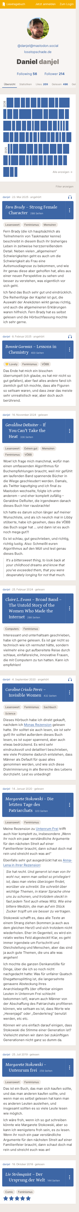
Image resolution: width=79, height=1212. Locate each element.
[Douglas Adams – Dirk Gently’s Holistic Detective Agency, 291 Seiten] (16, 137)
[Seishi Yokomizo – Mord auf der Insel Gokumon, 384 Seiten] (22, 137)
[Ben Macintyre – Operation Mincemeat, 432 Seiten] (43, 137)
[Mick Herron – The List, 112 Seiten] (60, 137)
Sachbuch (50, 707)
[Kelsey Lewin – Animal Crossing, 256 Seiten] (12, 172)
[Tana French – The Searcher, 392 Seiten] (17, 103)
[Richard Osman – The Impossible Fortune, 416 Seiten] (30, 149)
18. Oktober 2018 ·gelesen (28, 1164)
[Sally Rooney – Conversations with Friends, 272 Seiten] (55, 126)
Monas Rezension (38, 725)
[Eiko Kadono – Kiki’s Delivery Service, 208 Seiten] (45, 160)
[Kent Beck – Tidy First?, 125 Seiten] (11, 149)
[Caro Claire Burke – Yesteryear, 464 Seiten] (44, 103)
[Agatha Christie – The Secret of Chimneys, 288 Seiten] (60, 160)
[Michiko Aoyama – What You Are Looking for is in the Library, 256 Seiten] (65, 160)
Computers (12, 628)
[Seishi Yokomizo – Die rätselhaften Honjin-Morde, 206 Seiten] (27, 137)
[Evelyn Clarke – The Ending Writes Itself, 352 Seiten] (9, 114)
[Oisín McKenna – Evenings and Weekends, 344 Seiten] (37, 126)
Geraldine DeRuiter (21, 425)
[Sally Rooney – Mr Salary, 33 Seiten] (9, 160)
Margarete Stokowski (24, 799)
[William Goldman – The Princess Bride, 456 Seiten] (53, 149)
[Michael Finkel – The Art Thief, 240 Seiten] (35, 137)
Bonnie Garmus (18, 346)
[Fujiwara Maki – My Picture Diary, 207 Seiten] (57, 137)
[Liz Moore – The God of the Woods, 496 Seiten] (22, 149)
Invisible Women (25, 695)
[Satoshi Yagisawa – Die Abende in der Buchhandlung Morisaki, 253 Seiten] (55, 160)
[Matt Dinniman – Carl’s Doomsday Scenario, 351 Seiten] (18, 126)
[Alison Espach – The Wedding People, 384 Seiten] (61, 114)
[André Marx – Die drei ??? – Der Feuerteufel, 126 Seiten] (58, 126)
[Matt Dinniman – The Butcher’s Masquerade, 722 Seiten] (37, 114)
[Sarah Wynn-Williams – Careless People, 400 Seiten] (46, 149)
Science (10, 713)
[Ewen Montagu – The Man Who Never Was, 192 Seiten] (27, 160)
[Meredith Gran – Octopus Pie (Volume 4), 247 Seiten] (11, 137)
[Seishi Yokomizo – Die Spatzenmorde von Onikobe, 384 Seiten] (51, 103)
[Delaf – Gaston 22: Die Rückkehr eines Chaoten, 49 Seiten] (33, 126)
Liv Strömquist (18, 1174)
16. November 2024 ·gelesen (30, 414)
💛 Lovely (11, 364)
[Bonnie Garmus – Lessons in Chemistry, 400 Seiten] (6, 172)
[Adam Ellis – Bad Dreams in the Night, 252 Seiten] (64, 137)
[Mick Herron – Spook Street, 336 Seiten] (68, 137)
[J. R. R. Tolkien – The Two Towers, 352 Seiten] (15, 149)
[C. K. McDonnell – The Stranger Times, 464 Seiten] (10, 103)
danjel (6, 197)
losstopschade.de (38, 52)
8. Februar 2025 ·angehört (28, 336)
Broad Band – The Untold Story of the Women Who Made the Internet (35, 608)
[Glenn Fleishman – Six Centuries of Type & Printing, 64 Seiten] (9, 149)
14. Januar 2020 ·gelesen (28, 788)
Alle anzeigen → (62, 172)
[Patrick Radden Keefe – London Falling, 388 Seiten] (33, 103)
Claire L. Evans (18, 599)
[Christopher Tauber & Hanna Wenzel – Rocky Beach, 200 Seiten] (67, 126)
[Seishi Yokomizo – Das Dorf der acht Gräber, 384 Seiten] (6, 137)
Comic (9, 1192)
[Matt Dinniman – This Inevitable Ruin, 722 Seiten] (64, 103)
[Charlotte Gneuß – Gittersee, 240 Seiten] (36, 149)
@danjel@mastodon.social (38, 46)
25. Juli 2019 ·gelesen (25, 1054)
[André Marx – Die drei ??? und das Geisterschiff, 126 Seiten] (64, 126)
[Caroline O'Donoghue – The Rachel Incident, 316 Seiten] (45, 114)
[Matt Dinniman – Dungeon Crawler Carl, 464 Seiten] (43, 126)
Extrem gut (30, 448)
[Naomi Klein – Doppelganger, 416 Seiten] (22, 160)
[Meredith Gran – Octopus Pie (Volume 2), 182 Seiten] (48, 137)
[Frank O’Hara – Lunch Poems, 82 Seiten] (30, 160)
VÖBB (45, 364)
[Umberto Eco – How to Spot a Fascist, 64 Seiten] (39, 137)
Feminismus (31, 224)
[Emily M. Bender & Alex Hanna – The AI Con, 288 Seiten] (24, 126)
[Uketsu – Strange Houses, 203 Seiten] (56, 103)
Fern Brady (15, 207)
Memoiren (50, 224)
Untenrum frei (23, 1070)
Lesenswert (12, 224)
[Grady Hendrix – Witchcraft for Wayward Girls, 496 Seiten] (14, 160)
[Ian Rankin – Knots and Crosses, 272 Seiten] (40, 149)
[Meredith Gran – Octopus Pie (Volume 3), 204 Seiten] (31, 137)
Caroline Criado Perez (23, 689)
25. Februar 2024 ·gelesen (28, 589)
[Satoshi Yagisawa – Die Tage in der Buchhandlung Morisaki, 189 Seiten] (15, 172)
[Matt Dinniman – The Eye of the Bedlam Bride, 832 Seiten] (25, 114)
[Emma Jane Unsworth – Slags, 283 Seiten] (28, 103)
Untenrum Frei (47, 829)
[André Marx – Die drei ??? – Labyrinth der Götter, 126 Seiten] (61, 126)
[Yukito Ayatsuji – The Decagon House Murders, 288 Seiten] (23, 103)
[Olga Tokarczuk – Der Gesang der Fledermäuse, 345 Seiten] (15, 114)
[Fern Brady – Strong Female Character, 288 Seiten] (41, 160)
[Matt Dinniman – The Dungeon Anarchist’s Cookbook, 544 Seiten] (7, 126)
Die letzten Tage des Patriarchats (31, 804)
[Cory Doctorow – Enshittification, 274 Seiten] (50, 126)
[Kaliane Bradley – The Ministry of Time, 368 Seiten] (50, 160)
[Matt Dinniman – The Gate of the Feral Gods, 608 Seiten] (53, 114)
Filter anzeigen (65, 186)
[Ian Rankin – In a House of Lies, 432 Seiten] (66, 149)
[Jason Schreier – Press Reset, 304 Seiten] (5, 160)
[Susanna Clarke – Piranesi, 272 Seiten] (67, 114)
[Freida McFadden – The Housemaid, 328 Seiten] (59, 149)
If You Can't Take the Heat (27, 430)
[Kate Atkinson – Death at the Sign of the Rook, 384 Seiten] (35, 160)
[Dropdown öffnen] (69, 210)
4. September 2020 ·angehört (30, 679)
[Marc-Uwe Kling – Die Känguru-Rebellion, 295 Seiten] (29, 126)
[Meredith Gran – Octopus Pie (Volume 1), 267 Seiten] (53, 137)
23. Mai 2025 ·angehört (26, 197)
